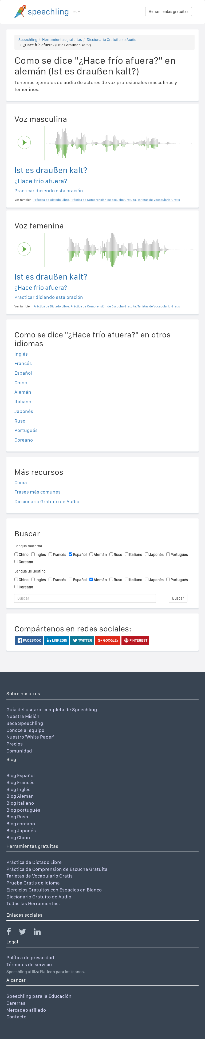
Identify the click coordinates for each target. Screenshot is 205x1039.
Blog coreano (20, 823)
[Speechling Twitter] (26, 933)
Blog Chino (18, 837)
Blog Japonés (21, 830)
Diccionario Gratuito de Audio (111, 39)
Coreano (23, 440)
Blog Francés (20, 782)
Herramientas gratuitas (168, 11)
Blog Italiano (20, 803)
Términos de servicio (29, 964)
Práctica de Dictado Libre (34, 862)
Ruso (19, 421)
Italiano (22, 401)
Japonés (23, 411)
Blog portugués (23, 810)
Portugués (26, 430)
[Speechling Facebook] (12, 933)
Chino (20, 382)
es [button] (75, 12)
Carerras (15, 1003)
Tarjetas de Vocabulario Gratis (39, 876)
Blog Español (20, 775)
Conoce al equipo (25, 730)
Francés (23, 363)
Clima (20, 482)
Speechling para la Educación (39, 996)
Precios (14, 744)
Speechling (27, 39)
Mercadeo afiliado (26, 1010)
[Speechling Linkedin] (41, 933)
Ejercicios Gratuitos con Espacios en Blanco (54, 890)
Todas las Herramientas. (33, 903)
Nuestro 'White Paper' (30, 737)
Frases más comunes (37, 492)
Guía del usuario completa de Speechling (51, 709)
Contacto (16, 1016)
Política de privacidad (30, 957)
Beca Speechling (24, 723)
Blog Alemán (20, 796)
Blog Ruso (17, 816)
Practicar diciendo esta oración (48, 190)
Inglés (21, 354)
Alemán (22, 392)
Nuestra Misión (23, 716)
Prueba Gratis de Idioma (33, 883)
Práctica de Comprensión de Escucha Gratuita (57, 869)
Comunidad (19, 751)
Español (23, 373)
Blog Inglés (18, 789)
